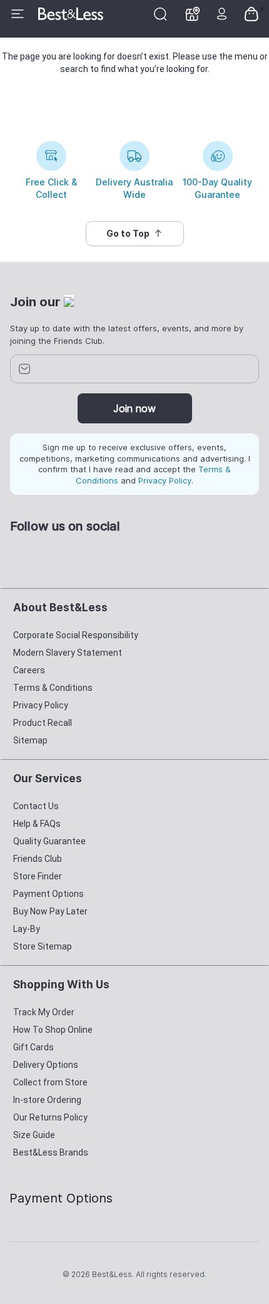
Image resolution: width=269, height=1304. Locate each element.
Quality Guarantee (49, 841)
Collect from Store (50, 1082)
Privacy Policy (164, 480)
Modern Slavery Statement (67, 653)
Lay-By (26, 929)
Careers (29, 670)
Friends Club (37, 859)
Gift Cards (33, 1047)
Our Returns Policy (50, 1117)
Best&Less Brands (50, 1152)
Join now (134, 408)
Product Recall (42, 723)
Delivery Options (45, 1065)
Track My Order (43, 1012)
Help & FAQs (37, 824)
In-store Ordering (47, 1100)
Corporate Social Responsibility (75, 635)
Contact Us (36, 806)
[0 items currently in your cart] (251, 13)
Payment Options (48, 894)
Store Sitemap (42, 946)
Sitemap (30, 740)
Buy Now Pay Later (50, 911)
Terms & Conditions (53, 688)
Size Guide (34, 1135)
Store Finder (37, 876)
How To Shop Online (53, 1030)
